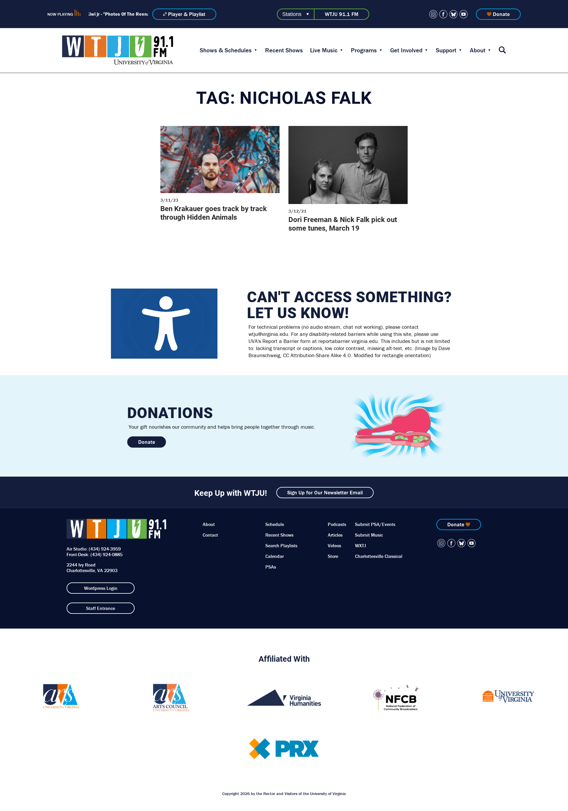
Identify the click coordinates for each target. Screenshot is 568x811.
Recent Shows (284, 50)
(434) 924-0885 (106, 554)
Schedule (274, 524)
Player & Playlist (186, 14)
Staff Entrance (100, 608)
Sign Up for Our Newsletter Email (325, 492)
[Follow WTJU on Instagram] (433, 14)
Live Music (324, 50)
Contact (210, 535)
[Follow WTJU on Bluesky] (453, 14)
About (477, 50)
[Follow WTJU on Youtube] (463, 14)
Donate (501, 14)
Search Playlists (281, 545)
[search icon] (502, 50)
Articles (335, 535)
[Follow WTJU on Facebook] (443, 14)
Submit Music (369, 535)
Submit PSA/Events (375, 524)
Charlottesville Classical (378, 556)
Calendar (274, 556)
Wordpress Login (100, 588)
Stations (291, 14)
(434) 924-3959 (105, 549)
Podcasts (337, 524)
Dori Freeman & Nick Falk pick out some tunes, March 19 (342, 224)
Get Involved (406, 50)
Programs (364, 50)
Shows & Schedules (226, 50)
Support (446, 50)
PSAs (270, 567)
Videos (334, 545)
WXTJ (360, 545)
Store (333, 556)
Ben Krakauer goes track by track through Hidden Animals (213, 213)
